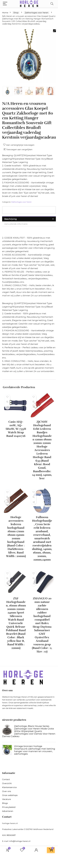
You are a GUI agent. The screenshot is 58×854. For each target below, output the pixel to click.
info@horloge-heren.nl (19, 841)
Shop (15, 12)
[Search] (52, 4)
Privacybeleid (8, 807)
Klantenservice (9, 787)
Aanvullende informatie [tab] (15, 224)
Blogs (5, 803)
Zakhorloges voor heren (36, 12)
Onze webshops (10, 795)
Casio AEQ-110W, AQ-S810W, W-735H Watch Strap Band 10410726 (16, 429)
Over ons (6, 791)
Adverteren (7, 811)
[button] (54, 30)
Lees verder (15, 441)
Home (5, 12)
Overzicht (7, 783)
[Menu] (5, 4)
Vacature (6, 799)
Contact (6, 779)
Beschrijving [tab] (10, 219)
